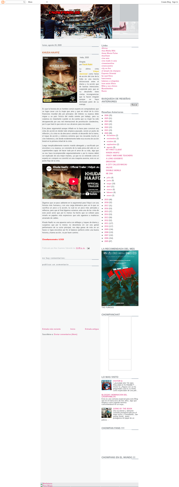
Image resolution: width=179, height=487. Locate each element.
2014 (106, 214)
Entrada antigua (92, 329)
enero (109, 195)
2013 (106, 217)
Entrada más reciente (51, 329)
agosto (110, 147)
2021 (106, 130)
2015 (106, 211)
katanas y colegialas (110, 81)
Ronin (104, 91)
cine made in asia (109, 61)
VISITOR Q (117, 381)
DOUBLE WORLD (113, 170)
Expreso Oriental (109, 73)
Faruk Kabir (87, 64)
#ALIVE (109, 167)
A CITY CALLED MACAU (116, 164)
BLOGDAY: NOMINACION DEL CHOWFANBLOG (114, 396)
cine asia (105, 58)
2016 (106, 208)
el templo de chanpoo (111, 71)
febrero (110, 192)
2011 (106, 223)
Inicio (72, 329)
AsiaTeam (106, 56)
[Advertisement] (110, 470)
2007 (106, 235)
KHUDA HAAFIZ (112, 153)
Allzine (105, 48)
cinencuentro (107, 66)
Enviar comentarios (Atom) (65, 334)
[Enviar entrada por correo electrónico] (88, 248)
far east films (107, 76)
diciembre (111, 135)
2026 (106, 115)
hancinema (106, 78)
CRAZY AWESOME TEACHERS (119, 156)
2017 (106, 206)
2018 (106, 202)
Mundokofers (107, 88)
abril (109, 186)
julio (109, 178)
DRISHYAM (111, 162)
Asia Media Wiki (108, 51)
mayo (109, 184)
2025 (106, 118)
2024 (106, 121)
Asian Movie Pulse (110, 53)
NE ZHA (109, 173)
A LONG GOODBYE (114, 158)
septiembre (112, 144)
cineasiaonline (108, 63)
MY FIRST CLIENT (114, 150)
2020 (106, 133)
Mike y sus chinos (109, 86)
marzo (110, 189)
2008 (106, 232)
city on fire (106, 68)
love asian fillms (109, 83)
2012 (106, 220)
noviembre (111, 138)
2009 (106, 229)
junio (109, 180)
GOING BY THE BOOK (122, 409)
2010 (106, 226)
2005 (106, 241)
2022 (106, 127)
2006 (106, 238)
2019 (106, 199)
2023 (106, 124)
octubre (110, 141)
